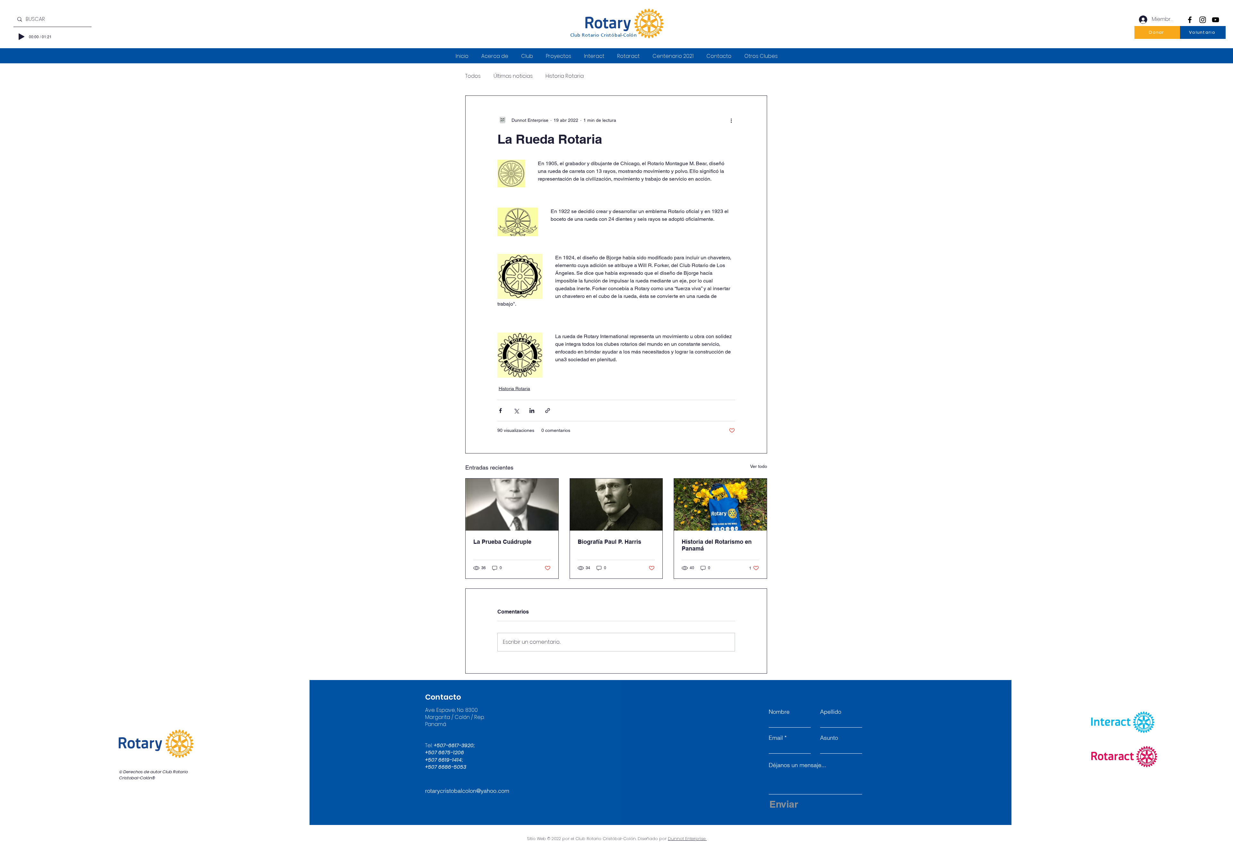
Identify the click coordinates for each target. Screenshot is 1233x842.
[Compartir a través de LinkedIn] (532, 411)
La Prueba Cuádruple (502, 541)
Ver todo (758, 466)
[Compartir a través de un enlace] (548, 411)
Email (776, 738)
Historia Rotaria (565, 76)
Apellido (830, 712)
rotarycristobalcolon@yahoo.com (467, 790)
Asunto (829, 738)
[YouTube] (1215, 19)
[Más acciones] (731, 120)
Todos (473, 76)
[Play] (21, 36)
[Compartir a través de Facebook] (500, 411)
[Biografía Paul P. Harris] (616, 505)
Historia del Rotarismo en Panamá (717, 545)
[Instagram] (1202, 19)
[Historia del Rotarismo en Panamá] (720, 505)
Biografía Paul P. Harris (609, 541)
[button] (1157, 32)
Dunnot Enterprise (687, 839)
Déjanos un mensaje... (797, 765)
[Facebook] (1189, 19)
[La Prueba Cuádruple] (512, 505)
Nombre (779, 712)
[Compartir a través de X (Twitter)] (516, 411)
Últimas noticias (513, 76)
